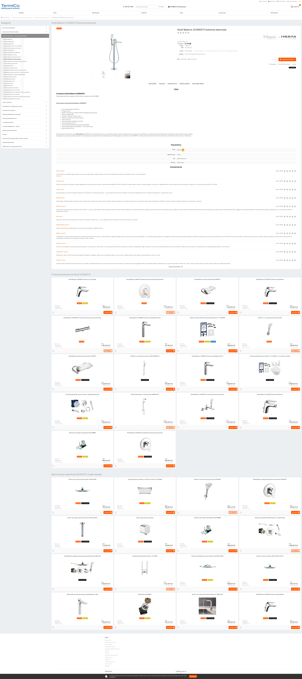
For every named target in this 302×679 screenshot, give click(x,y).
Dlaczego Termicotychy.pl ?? (111, 655)
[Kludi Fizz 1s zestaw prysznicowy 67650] (270, 329)
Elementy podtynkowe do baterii (12, 98)
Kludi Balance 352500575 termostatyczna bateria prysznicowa (82, 318)
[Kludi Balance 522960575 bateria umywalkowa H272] (207, 368)
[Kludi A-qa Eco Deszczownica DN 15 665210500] (82, 491)
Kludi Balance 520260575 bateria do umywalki (82, 279)
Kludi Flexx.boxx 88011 (145, 594)
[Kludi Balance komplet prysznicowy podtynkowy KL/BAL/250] (82, 567)
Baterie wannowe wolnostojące (42, 17)
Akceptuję (193, 676)
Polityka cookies (109, 657)
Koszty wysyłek (108, 644)
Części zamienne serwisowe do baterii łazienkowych (17, 96)
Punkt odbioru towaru (110, 646)
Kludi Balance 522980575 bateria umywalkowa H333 (144, 318)
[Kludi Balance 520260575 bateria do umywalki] (82, 291)
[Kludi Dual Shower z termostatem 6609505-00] (145, 406)
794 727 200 (128, 7)
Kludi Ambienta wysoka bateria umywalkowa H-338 (82, 594)
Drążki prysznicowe (8, 65)
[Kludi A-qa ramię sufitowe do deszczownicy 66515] (82, 529)
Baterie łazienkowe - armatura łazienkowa (22, 17)
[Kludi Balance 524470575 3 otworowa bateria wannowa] (207, 406)
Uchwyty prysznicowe (9, 81)
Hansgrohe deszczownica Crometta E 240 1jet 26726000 (145, 479)
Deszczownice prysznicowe (11, 63)
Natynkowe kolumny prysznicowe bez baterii (15, 70)
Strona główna (6, 17)
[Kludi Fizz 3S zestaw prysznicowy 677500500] (207, 491)
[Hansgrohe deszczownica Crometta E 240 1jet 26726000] (145, 491)
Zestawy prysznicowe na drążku (12, 90)
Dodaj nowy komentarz (175, 266)
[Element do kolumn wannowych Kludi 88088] (82, 444)
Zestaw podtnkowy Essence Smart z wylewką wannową (82, 394)
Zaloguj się (264, 1)
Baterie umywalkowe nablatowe (12, 52)
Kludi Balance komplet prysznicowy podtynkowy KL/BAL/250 (82, 556)
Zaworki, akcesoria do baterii (11, 87)
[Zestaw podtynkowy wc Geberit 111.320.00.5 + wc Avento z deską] (270, 368)
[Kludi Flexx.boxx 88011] (145, 606)
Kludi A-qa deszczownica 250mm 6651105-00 (270, 556)
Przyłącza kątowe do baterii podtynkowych (14, 74)
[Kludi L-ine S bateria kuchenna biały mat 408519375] (207, 606)
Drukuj (294, 64)
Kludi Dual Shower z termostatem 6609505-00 (145, 394)
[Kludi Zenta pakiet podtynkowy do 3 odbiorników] (270, 529)
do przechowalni (183, 59)
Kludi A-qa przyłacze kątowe (144, 517)
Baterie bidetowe (8, 39)
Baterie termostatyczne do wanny (12, 48)
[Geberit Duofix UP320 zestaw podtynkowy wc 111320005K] (207, 329)
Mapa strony (108, 640)
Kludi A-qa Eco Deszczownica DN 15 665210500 (82, 479)
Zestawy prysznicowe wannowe (12, 94)
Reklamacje (107, 659)
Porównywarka (293, 1)
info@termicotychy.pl (177, 7)
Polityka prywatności (110, 661)
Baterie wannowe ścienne (10, 54)
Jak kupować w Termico (110, 642)
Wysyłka (107, 653)
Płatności (107, 651)
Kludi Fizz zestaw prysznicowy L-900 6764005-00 (144, 356)
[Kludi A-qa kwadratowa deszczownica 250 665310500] (207, 567)
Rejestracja (272, 1)
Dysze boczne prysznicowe (10, 68)
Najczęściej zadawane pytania (112, 648)
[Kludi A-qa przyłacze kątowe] (145, 529)
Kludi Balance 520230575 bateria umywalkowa (270, 279)
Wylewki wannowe (8, 85)
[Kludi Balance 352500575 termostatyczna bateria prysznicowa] (82, 329)
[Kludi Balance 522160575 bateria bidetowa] (270, 406)
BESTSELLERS (95, 13)
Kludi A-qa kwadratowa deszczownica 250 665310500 (207, 556)
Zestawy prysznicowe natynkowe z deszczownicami (17, 92)
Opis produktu (153, 83)
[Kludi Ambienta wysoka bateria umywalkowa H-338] (82, 606)
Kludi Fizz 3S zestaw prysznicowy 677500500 (207, 479)
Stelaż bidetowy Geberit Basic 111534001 (144, 556)
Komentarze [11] (172, 83)
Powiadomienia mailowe (284, 64)
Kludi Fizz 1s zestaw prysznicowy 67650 (270, 318)
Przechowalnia (282, 1)
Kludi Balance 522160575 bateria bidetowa (270, 394)
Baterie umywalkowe (9, 50)
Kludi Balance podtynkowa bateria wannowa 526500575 (270, 479)
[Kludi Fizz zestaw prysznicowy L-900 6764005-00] (145, 368)
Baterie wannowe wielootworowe (12, 57)
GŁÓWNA (21, 13)
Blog (55, 13)
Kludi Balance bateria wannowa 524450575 (207, 279)
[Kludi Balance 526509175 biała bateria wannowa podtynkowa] (145, 291)
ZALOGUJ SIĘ (222, 13)
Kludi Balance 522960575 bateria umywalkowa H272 (207, 356)
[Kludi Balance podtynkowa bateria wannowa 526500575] (270, 491)
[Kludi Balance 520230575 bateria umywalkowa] (270, 291)
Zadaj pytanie (273, 64)
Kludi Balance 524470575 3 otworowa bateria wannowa (207, 394)
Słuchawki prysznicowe (9, 79)
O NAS (181, 13)
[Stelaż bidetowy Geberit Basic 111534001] (145, 567)
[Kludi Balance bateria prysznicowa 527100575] (82, 368)
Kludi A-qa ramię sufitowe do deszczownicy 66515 (82, 517)
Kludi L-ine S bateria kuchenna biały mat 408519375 (207, 594)
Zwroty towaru (108, 663)
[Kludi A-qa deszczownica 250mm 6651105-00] (270, 567)
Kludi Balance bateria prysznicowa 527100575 (82, 356)
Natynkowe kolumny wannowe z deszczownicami (16, 72)
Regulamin (107, 666)
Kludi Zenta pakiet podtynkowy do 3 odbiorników (270, 517)
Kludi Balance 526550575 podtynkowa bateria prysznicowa (145, 433)
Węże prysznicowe (8, 83)
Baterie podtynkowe (9, 41)
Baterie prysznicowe (9, 43)
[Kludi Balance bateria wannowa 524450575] (207, 291)
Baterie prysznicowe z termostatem (13, 46)
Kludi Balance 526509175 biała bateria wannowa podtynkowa (144, 279)
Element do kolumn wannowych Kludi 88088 (82, 433)
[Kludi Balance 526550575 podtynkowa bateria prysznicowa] (145, 444)
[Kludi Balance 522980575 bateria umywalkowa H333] (145, 329)
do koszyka (107, 312)
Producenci (274, 13)
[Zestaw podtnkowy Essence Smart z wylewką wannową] (82, 406)
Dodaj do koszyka (288, 59)
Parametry (162, 83)
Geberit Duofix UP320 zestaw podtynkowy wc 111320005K (207, 318)
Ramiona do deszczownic (10, 76)
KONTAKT (144, 13)
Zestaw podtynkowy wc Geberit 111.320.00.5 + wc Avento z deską (270, 356)
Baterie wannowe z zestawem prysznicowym (15, 61)
